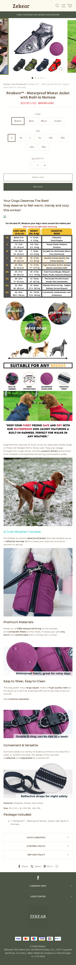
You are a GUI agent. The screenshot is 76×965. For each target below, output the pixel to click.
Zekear (21, 5)
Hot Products (19, 84)
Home (7, 84)
